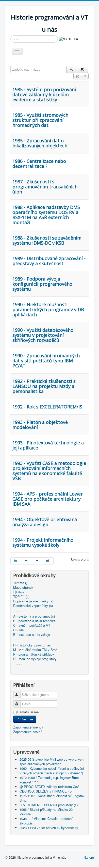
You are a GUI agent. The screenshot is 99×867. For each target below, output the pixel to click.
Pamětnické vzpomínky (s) (33, 605)
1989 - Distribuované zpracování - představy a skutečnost (49, 260)
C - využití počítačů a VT (31, 625)
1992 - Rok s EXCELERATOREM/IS (47, 407)
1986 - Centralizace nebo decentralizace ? (39, 163)
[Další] (37, 560)
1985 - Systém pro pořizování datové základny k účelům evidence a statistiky (44, 94)
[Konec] (48, 560)
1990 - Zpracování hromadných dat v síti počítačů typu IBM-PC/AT (46, 360)
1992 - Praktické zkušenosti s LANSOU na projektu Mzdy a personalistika (44, 386)
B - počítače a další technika (34, 621)
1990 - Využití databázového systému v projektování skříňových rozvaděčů (42, 335)
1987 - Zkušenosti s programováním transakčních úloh (44, 187)
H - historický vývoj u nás (32, 645)
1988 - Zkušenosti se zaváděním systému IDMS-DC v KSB (46, 240)
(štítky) (19, 592)
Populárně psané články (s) (33, 601)
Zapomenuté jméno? (28, 727)
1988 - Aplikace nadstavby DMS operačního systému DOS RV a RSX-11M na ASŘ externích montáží (46, 214)
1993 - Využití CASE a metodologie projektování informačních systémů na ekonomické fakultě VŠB (49, 470)
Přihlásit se (24, 719)
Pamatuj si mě (28, 712)
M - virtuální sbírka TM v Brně (35, 649)
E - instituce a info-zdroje (31, 634)
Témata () (20, 583)
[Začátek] (15, 560)
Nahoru (89, 857)
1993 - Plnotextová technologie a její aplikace (48, 445)
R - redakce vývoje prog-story (35, 659)
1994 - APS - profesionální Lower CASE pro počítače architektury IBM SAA (47, 499)
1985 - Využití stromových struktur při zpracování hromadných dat (40, 120)
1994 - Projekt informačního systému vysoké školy (42, 542)
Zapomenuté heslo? (27, 731)
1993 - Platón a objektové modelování (40, 424)
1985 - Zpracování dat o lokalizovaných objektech (39, 143)
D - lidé (18, 630)
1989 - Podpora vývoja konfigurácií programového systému (42, 284)
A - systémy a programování (34, 616)
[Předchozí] (26, 560)
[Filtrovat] (71, 69)
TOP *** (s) (21, 596)
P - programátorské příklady (33, 654)
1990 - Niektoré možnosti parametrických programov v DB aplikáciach (48, 309)
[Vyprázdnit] (82, 69)
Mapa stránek (23, 587)
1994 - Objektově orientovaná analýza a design (44, 521)
